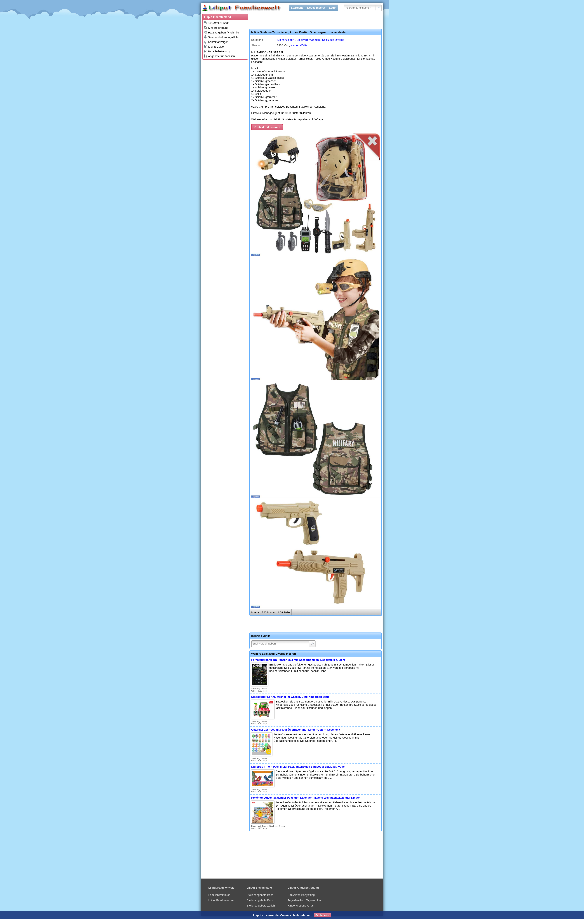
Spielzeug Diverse (333, 39)
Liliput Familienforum (221, 900)
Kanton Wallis (299, 45)
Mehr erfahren (302, 915)
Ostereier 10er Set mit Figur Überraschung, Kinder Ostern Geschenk (295, 729)
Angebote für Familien (221, 56)
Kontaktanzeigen (218, 42)
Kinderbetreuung (218, 27)
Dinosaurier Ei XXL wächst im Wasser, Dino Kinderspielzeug (290, 696)
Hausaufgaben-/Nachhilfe (223, 32)
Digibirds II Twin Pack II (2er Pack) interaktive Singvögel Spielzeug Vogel (298, 766)
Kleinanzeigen (216, 46)
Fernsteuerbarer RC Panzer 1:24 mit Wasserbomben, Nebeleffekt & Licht (298, 659)
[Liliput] (247, 8)
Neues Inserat (316, 7)
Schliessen (322, 915)
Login (332, 7)
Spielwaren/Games (308, 39)
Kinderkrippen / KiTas (301, 905)
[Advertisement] (225, 106)
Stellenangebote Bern (260, 900)
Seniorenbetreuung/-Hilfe (223, 37)
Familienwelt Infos (219, 894)
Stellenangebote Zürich (261, 905)
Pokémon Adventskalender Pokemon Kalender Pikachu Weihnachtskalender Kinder (305, 797)
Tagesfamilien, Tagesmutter (304, 900)
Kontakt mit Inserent (267, 127)
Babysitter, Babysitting (301, 894)
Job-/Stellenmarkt (218, 23)
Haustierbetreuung (219, 51)
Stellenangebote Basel (260, 894)
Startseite (297, 7)
